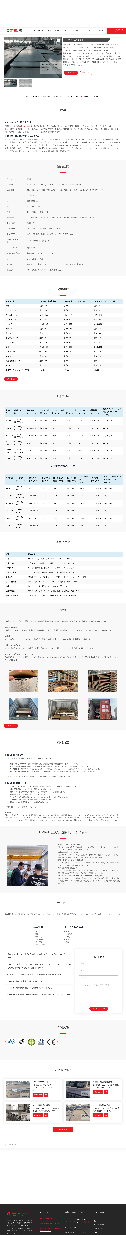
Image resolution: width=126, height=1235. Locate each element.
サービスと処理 (60, 30)
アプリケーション (76, 30)
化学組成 (46, 96)
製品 (49, 30)
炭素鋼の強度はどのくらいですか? (75, 1232)
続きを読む (38, 1095)
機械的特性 (58, 96)
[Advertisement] (59, 14)
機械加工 (87, 96)
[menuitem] (39, 30)
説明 (27, 96)
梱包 (77, 96)
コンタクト (101, 30)
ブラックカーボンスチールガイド (75, 1227)
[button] (5, 1042)
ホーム (6, 1145)
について (90, 30)
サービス (97, 96)
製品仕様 (36, 96)
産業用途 (69, 96)
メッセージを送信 (98, 1009)
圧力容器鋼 (25, 126)
